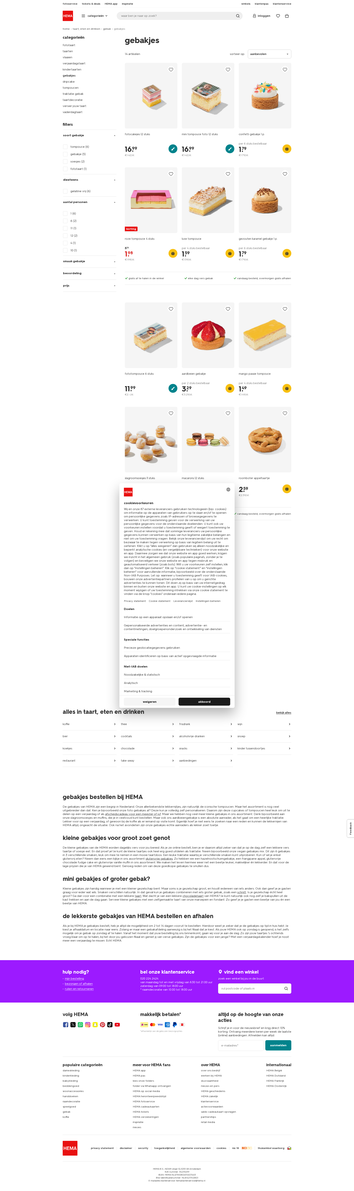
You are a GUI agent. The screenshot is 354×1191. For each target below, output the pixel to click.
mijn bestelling (74, 978)
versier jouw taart (74, 106)
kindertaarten (72, 69)
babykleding (70, 1080)
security (143, 1148)
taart (138, 896)
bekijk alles (283, 712)
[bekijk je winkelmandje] (286, 15)
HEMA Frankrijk (275, 1080)
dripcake (69, 81)
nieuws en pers (210, 1086)
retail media (208, 1122)
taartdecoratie (73, 100)
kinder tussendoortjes (251, 748)
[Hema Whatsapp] (80, 1024)
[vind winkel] (286, 988)
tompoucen (71, 87)
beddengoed (71, 1086)
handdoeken (70, 1096)
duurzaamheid (209, 1080)
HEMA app (139, 1070)
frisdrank (184, 724)
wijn (239, 724)
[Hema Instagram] (87, 1024)
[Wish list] (278, 15)
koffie (66, 724)
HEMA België (274, 1070)
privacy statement (102, 1148)
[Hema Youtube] (117, 1024)
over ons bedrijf (210, 1070)
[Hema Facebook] (65, 1024)
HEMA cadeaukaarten (146, 1106)
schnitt (241, 892)
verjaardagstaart (74, 63)
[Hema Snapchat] (95, 1024)
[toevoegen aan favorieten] (171, 69)
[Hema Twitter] (73, 1024)
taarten (68, 51)
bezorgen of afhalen (79, 983)
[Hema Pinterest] (102, 1024)
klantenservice (210, 1101)
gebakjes (69, 75)
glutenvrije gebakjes (159, 858)
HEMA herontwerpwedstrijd (149, 1096)
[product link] (151, 96)
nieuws (137, 1127)
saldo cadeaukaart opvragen (218, 1111)
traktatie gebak (73, 94)
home (66, 28)
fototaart (69, 45)
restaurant (69, 760)
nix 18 (235, 1148)
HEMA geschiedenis (213, 1091)
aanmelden (278, 1045)
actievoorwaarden (212, 1106)
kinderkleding (71, 1075)
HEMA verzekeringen (146, 1117)
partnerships (208, 1117)
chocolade (128, 748)
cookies (221, 1148)
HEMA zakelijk (209, 1096)
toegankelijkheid (164, 1148)
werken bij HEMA (211, 1075)
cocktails (126, 736)
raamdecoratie (71, 1101)
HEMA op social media (146, 1091)
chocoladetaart (193, 896)
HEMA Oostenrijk (276, 1086)
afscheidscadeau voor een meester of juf (133, 814)
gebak (107, 28)
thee (124, 724)
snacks (183, 748)
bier (65, 736)
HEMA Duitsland (276, 1075)
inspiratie (138, 1122)
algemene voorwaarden (196, 1148)
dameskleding (71, 1070)
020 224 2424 (149, 978)
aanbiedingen (188, 760)
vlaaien (67, 57)
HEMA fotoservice (144, 1101)
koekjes (67, 748)
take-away (127, 760)
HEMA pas (139, 1075)
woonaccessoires (73, 1091)
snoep (241, 736)
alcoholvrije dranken (192, 736)
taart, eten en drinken (86, 28)
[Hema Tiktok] (109, 1024)
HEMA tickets (141, 1111)
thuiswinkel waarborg (271, 1148)
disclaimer (126, 1148)
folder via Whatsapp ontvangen (152, 1086)
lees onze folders (143, 1080)
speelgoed (69, 1106)
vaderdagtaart (72, 112)
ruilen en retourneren (79, 989)
